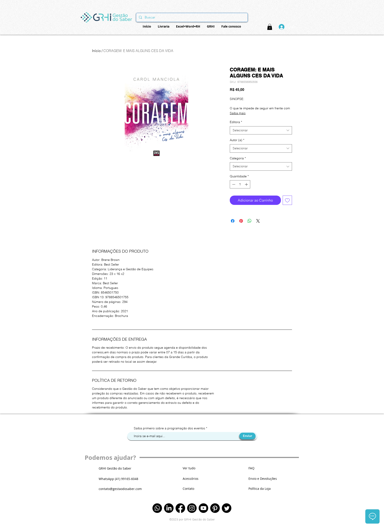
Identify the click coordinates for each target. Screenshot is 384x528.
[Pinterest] (215, 508)
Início (96, 50)
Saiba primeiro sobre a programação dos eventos (170, 428)
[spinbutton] (240, 184)
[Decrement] (233, 184)
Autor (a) (237, 140)
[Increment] (247, 184)
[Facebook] (180, 508)
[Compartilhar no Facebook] (232, 221)
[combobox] (261, 130)
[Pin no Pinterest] (241, 221)
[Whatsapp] (157, 508)
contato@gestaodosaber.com (120, 489)
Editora (236, 122)
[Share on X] (258, 221)
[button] (269, 27)
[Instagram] (192, 508)
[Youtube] (203, 508)
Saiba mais (238, 113)
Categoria (238, 158)
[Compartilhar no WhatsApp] (249, 221)
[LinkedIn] (169, 508)
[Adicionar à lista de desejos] (287, 200)
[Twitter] (226, 508)
